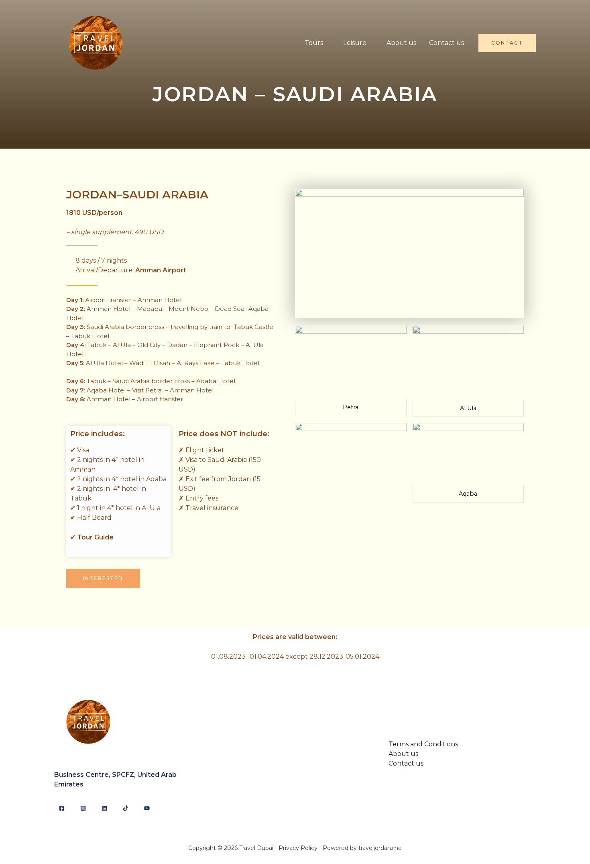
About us (401, 43)
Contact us (446, 43)
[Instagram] (83, 808)
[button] (103, 578)
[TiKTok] (125, 808)
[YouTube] (147, 808)
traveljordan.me (380, 848)
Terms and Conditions (423, 744)
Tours (314, 43)
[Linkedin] (104, 808)
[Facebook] (61, 808)
